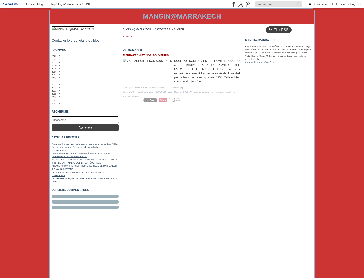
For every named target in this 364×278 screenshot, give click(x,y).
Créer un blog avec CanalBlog (259, 62)
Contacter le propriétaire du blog (76, 40)
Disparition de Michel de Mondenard (69, 156)
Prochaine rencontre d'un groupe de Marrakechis (75, 147)
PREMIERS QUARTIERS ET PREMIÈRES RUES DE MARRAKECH (84, 166)
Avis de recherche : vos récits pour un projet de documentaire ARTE (85, 144)
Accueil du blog (252, 59)
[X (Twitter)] (240, 4)
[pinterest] (247, 4)
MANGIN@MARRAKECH (137, 29)
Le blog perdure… (60, 150)
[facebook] (233, 4)
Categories (162, 29)
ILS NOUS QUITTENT (62, 169)
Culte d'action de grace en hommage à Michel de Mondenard (81, 153)
